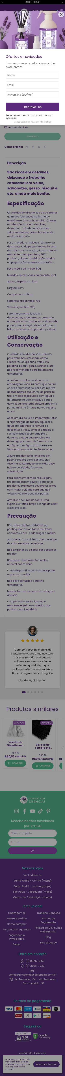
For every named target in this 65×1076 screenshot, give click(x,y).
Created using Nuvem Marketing (32, 121)
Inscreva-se (32, 107)
